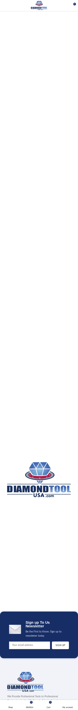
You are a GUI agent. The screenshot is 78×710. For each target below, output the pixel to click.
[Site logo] (39, 5)
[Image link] (25, 682)
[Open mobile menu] (4, 5)
